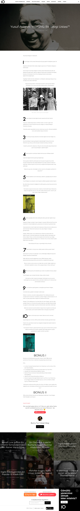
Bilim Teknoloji (20, 1)
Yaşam (43, 1)
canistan (58, 48)
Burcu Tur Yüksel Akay (39, 30)
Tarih (64, 1)
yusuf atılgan (65, 48)
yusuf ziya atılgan (74, 48)
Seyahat (53, 1)
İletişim (42, 508)
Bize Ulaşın (64, 502)
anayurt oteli (44, 48)
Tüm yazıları (40, 426)
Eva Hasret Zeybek (14, 477)
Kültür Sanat (36, 1)
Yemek (59, 1)
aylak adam (51, 48)
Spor (48, 1)
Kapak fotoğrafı (26, 403)
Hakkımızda (36, 508)
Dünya (28, 1)
